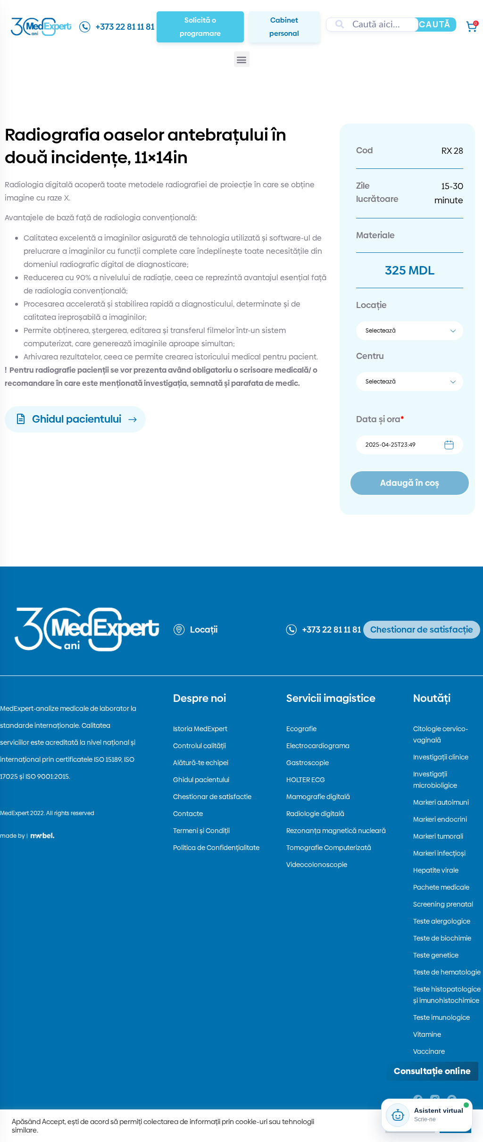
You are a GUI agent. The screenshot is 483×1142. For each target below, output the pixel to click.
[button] (242, 59)
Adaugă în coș (409, 483)
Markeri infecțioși (439, 853)
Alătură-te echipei (200, 762)
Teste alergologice (441, 921)
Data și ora (380, 419)
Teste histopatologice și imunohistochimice (447, 994)
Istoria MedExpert (200, 729)
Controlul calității (199, 745)
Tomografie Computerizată (328, 847)
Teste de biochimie (442, 938)
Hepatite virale (435, 870)
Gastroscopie (307, 762)
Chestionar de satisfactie (212, 796)
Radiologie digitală (315, 813)
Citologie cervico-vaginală (440, 734)
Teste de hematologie (447, 972)
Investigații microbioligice (435, 779)
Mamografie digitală (318, 796)
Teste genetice (435, 955)
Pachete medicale (441, 887)
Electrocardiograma (318, 745)
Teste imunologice (441, 1017)
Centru (370, 356)
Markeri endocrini (440, 819)
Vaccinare (429, 1051)
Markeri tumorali (438, 836)
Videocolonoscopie (316, 864)
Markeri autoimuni (441, 802)
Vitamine (427, 1034)
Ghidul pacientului (201, 779)
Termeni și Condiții (201, 830)
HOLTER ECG (305, 779)
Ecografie (301, 729)
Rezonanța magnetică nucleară (336, 830)
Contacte (188, 813)
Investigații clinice (440, 757)
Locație (371, 305)
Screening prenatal (443, 904)
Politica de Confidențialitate (216, 847)
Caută (435, 24)
